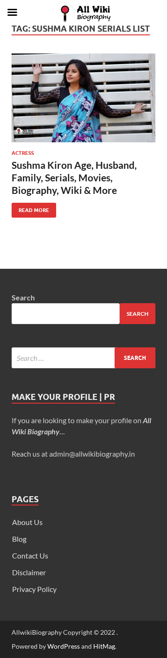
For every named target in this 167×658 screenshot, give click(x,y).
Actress (23, 153)
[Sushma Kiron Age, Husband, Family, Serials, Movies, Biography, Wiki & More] (83, 97)
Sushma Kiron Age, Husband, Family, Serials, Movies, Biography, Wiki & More (74, 177)
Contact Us (30, 555)
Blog (19, 538)
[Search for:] (83, 357)
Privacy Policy (34, 589)
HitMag (104, 646)
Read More (30, 208)
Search (23, 297)
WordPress (63, 646)
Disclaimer (29, 572)
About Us (27, 522)
